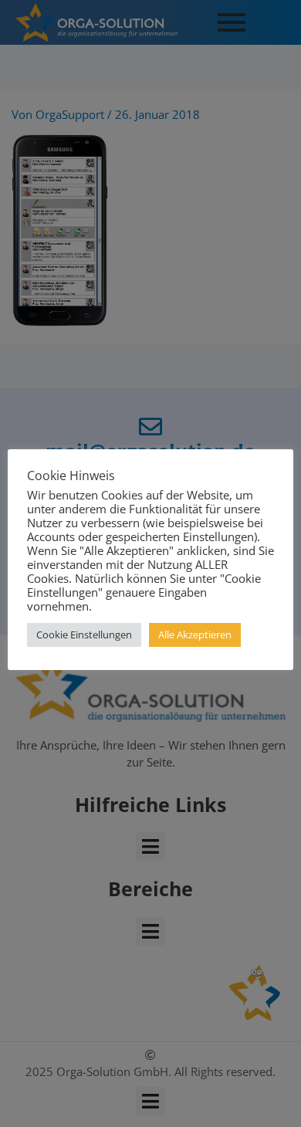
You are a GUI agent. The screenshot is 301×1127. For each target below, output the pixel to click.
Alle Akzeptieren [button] (195, 634)
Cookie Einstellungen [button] (84, 634)
